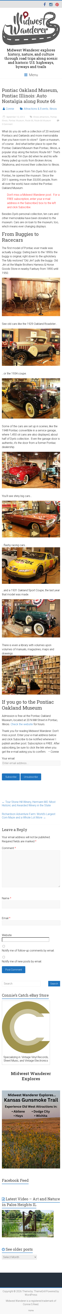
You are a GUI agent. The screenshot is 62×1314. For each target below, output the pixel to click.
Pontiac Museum (16, 120)
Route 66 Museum (42, 120)
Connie (10, 108)
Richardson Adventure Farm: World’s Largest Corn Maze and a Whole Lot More (28, 815)
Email (6, 918)
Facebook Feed (15, 1180)
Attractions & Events (36, 108)
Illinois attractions (41, 117)
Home (31, 1310)
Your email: (8, 758)
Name (6, 898)
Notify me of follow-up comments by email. (28, 950)
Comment (9, 848)
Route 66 (29, 120)
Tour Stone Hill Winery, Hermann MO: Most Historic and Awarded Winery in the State (28, 803)
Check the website (22, 724)
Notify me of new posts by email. (22, 961)
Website (7, 935)
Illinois (53, 108)
